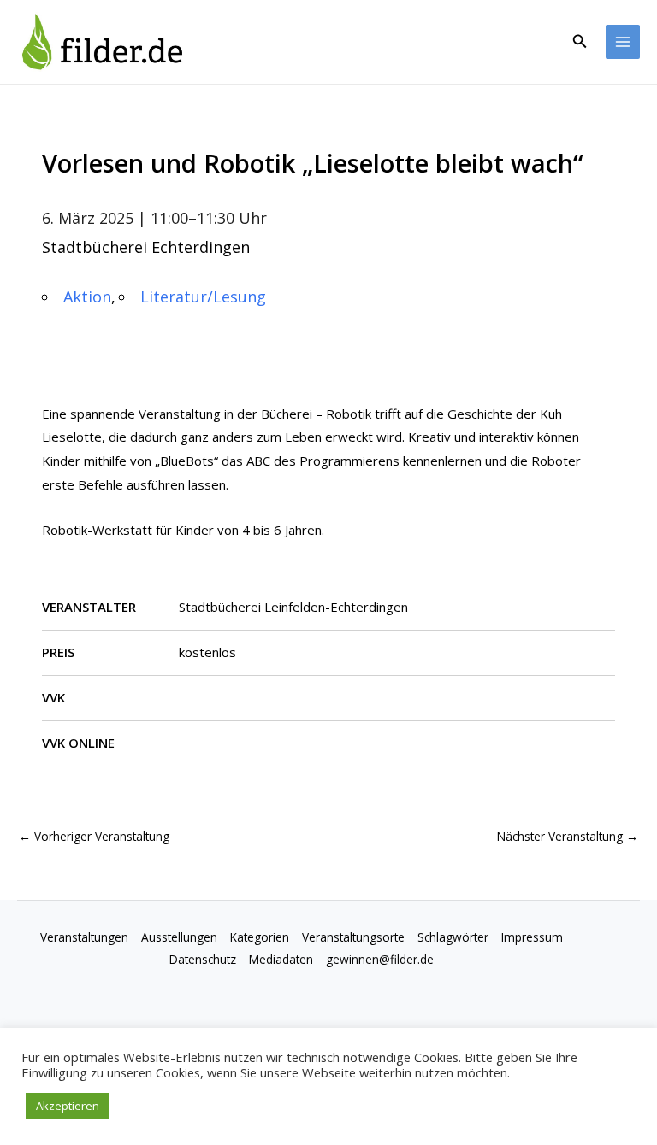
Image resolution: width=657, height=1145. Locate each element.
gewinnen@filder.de (380, 959)
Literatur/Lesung (203, 296)
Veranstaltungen (84, 937)
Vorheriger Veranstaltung (94, 836)
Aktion (87, 296)
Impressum (532, 937)
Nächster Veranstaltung (567, 836)
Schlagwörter (452, 937)
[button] (580, 42)
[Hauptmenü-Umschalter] (623, 42)
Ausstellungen (179, 937)
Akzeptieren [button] (67, 1105)
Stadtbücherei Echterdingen (146, 247)
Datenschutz (202, 959)
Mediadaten (281, 959)
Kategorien (259, 937)
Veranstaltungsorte (353, 937)
